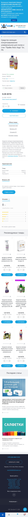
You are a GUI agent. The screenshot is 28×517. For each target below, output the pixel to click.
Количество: (5, 103)
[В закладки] (12, 238)
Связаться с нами (14, 462)
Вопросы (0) (13, 129)
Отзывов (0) (13, 132)
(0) (6, 78)
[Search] (25, 32)
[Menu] (2, 514)
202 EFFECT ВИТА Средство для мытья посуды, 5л (21, 259)
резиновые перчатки (13, 156)
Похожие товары (13, 135)
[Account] (9, 514)
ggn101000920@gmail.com (14, 470)
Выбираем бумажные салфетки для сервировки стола (12, 439)
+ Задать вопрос (8, 192)
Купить (22, 88)
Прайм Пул (12, 81)
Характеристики (13, 125)
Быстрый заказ (14, 115)
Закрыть (14, 20)
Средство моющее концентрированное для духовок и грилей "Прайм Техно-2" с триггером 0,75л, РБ (7, 303)
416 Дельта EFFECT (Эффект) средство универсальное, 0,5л (6, 259)
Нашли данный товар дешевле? (9, 99)
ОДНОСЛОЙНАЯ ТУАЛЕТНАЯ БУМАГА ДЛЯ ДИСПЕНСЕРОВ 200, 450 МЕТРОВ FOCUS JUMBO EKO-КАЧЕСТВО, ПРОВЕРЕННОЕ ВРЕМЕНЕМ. (13, 401)
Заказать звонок (21, 27)
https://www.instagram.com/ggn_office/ (14, 494)
